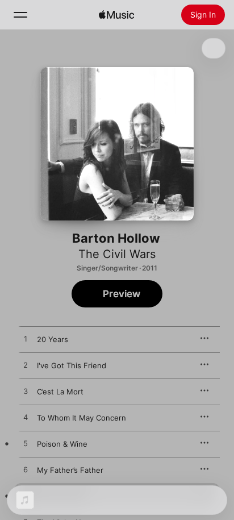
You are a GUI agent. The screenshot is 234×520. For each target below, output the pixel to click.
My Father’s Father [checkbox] (70, 470)
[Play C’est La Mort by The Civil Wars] (25, 391)
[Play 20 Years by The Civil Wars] (25, 339)
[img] (116, 15)
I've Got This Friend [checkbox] (71, 365)
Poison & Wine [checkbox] (62, 443)
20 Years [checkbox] (52, 339)
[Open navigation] (20, 14)
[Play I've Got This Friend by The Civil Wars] (25, 365)
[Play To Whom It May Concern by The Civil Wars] (25, 418)
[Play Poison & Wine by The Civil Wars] (25, 444)
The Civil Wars (117, 254)
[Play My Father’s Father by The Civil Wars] (25, 470)
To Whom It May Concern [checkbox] (81, 417)
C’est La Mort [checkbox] (60, 391)
